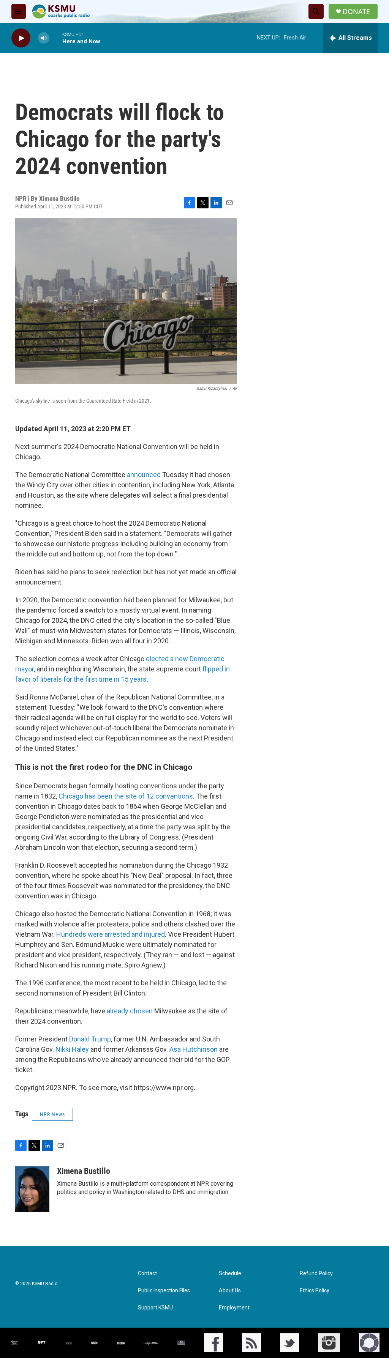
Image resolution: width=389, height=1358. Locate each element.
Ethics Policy (314, 1290)
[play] (21, 38)
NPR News (52, 1114)
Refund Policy (316, 1273)
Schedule (230, 1273)
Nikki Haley (72, 1049)
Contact (147, 1273)
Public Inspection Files (164, 1290)
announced (144, 475)
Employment (234, 1308)
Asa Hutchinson (193, 1049)
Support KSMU (155, 1308)
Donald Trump (90, 1039)
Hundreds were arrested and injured (110, 934)
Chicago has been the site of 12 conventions (126, 796)
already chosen (130, 1011)
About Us (230, 1290)
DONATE (356, 12)
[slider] (56, 38)
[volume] (43, 38)
